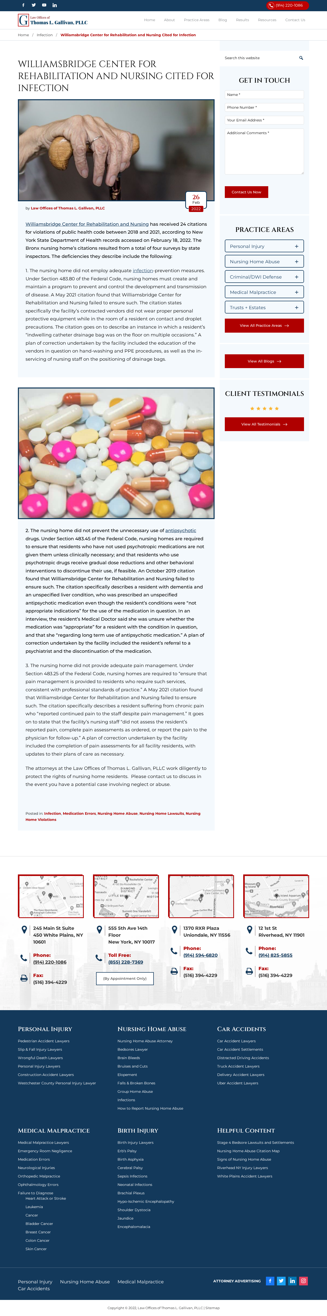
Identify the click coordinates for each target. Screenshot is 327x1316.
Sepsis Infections (132, 1176)
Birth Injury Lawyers (136, 1142)
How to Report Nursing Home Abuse (150, 1108)
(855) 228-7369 (125, 962)
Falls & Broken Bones (136, 1083)
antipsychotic (180, 530)
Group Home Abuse (135, 1091)
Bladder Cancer (39, 1223)
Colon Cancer (38, 1240)
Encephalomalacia (134, 1226)
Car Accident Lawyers (236, 1041)
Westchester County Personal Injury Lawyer (57, 1083)
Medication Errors (79, 813)
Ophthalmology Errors (38, 1184)
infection (143, 270)
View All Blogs (261, 361)
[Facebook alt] (23, 5)
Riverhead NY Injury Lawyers (242, 1167)
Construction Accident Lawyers (46, 1074)
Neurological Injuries (36, 1167)
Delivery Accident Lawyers (240, 1074)
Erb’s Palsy (127, 1151)
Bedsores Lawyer (133, 1049)
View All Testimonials (260, 424)
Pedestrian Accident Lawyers (43, 1041)
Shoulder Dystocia (134, 1210)
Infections (126, 1100)
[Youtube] (44, 5)
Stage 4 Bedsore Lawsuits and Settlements (255, 1142)
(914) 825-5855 (276, 955)
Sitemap (212, 1308)
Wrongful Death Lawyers (40, 1058)
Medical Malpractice (141, 1282)
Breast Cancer (38, 1232)
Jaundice (125, 1218)
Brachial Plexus (131, 1193)
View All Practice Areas (261, 325)
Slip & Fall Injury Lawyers (40, 1049)
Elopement (127, 1074)
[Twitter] (33, 5)
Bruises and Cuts (133, 1066)
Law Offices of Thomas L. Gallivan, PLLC (55, 20)
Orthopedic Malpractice (39, 1176)
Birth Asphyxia (131, 1159)
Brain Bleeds (129, 1058)
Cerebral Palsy (130, 1167)
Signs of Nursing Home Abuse (244, 1159)
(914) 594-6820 (200, 955)
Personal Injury (35, 1282)
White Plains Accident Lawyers (244, 1176)
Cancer (32, 1215)
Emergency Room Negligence (45, 1151)
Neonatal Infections (135, 1184)
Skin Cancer (36, 1249)
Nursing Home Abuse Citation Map (248, 1151)
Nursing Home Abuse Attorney (145, 1041)
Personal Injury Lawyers (39, 1066)
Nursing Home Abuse (118, 813)
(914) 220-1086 (289, 5)
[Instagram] (303, 1281)
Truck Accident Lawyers (238, 1066)
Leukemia (34, 1207)
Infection (52, 813)
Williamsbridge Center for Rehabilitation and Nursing (87, 224)
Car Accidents (34, 1289)
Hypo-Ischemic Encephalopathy (146, 1201)
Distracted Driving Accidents (243, 1058)
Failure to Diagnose (35, 1193)
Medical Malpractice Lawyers (43, 1142)
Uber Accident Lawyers (237, 1083)
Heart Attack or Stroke (46, 1198)
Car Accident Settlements (240, 1049)
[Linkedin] (55, 5)
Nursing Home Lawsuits (161, 813)
